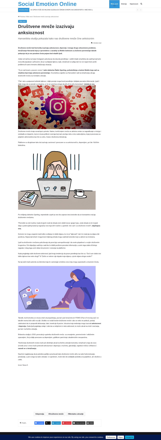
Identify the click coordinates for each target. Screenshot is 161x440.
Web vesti (114, 4)
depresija (40, 414)
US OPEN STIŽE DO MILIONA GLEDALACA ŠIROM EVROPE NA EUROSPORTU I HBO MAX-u (61, 10)
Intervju (124, 4)
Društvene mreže (56, 414)
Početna (22, 16)
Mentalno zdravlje (76, 414)
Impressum (134, 4)
